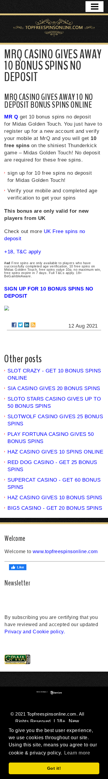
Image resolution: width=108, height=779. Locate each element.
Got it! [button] (54, 768)
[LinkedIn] (26, 324)
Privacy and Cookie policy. (34, 631)
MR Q (11, 117)
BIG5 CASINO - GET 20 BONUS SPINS (55, 508)
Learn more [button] (77, 752)
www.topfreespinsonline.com (65, 551)
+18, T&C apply (22, 252)
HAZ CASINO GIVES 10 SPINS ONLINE (55, 452)
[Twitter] (20, 324)
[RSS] (33, 324)
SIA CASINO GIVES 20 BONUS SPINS (54, 388)
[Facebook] (14, 324)
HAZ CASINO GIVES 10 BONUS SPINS (55, 497)
